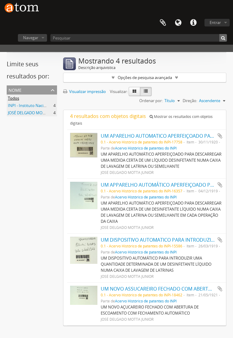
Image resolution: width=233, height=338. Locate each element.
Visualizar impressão (87, 91)
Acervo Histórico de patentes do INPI (146, 148)
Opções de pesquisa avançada (145, 77)
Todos (13, 98)
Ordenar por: (151, 100)
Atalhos (193, 22)
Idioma (178, 22)
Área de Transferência (163, 22)
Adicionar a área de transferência (220, 136)
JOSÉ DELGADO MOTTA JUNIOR (35, 113)
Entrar (215, 22)
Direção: (190, 100)
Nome (15, 89)
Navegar (30, 37)
